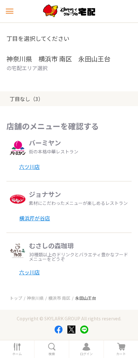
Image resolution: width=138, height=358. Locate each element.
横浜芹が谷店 (34, 218)
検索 (51, 353)
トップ (16, 298)
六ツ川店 (29, 166)
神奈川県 (35, 298)
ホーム (17, 353)
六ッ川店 (29, 272)
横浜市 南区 (59, 298)
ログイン (86, 353)
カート (121, 353)
